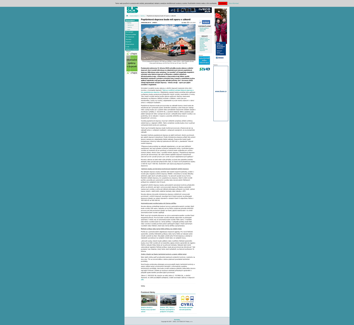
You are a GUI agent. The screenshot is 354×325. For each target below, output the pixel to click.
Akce (128, 29)
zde (142, 279)
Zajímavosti (130, 25)
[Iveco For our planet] (190, 10)
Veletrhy (129, 27)
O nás (127, 46)
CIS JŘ (201, 43)
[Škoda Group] (220, 35)
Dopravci (128, 42)
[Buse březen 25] (220, 93)
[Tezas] (204, 60)
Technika (128, 39)
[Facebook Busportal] (204, 22)
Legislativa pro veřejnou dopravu (205, 38)
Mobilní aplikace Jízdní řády (204, 28)
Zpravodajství (134, 16)
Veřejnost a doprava (132, 49)
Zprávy (142, 16)
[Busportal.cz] (132, 9)
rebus (183, 22)
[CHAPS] (132, 63)
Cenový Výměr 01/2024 (204, 41)
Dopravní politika (131, 34)
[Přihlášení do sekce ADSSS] (204, 69)
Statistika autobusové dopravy (203, 46)
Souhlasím (222, 3)
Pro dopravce (130, 37)
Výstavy (202, 31)
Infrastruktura (130, 44)
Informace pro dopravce (204, 49)
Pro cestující (129, 32)
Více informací (234, 3)
